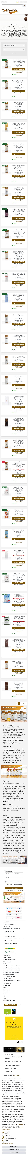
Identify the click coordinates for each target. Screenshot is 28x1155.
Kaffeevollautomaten (17, 1088)
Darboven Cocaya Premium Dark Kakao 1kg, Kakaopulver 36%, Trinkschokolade (18, 641)
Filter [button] (14, 53)
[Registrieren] (5, 2)
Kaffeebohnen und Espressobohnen (14, 1082)
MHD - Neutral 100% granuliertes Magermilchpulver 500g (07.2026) (18, 552)
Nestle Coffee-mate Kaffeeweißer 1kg (18, 511)
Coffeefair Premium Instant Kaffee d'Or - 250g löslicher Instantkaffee (19, 575)
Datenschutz (7, 985)
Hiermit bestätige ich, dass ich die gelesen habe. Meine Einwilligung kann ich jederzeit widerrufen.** (14, 883)
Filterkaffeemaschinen (17, 1090)
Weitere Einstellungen (7, 1143)
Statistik (7, 1133)
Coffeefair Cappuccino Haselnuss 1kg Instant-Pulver (18, 377)
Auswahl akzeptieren (14, 1149)
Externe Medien (8, 1137)
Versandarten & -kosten (9, 959)
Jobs (5, 998)
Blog (5, 994)
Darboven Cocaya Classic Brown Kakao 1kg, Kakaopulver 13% (19, 683)
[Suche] (24, 5)
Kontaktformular (9, 931)
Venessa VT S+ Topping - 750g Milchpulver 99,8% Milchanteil (19, 531)
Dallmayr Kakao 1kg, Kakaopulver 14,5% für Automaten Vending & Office (18, 420)
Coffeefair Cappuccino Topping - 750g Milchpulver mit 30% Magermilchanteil (18, 442)
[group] (6, 64)
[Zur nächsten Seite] (26, 703)
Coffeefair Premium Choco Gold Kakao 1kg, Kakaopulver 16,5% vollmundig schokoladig (18, 167)
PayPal (6, 1140)
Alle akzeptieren (14, 1146)
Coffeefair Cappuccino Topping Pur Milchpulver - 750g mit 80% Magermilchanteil (19, 253)
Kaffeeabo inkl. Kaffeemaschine (11, 970)
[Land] (17, 2)
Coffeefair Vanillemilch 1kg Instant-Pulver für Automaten (18, 662)
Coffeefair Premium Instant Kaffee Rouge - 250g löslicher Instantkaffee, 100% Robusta (18, 489)
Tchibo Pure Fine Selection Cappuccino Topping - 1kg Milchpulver (18, 124)
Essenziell (7, 1132)
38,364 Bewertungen (14, 1038)
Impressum (7, 989)
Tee (22, 1084)
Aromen (4, 1086)
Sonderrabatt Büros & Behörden (12, 968)
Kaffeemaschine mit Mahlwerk (18, 1094)
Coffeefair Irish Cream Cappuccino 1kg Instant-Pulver (19, 316)
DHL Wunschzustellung (10, 1138)
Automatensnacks (17, 1084)
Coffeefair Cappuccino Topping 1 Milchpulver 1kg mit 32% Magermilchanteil (18, 61)
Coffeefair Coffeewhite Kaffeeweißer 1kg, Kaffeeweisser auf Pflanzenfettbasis (18, 398)
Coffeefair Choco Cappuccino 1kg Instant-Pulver (19, 336)
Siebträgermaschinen (7, 1092)
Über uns (6, 996)
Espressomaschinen (6, 1094)
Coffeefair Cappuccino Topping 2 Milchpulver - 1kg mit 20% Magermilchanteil (18, 145)
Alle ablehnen (14, 1152)
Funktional (7, 1142)
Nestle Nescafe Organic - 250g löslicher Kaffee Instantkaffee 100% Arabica (19, 618)
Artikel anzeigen (18, 582)
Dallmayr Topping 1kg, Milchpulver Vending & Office (18, 295)
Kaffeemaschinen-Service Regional (12, 980)
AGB (5, 987)
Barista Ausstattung (9, 974)
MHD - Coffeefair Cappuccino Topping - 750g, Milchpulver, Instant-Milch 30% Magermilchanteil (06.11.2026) (18, 464)
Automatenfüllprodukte (7, 1084)
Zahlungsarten (7, 957)
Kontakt (20, 1004)
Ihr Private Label (8, 978)
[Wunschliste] (19, 2)
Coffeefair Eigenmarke (9, 1000)
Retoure (6, 992)
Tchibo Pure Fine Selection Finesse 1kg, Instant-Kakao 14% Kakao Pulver (18, 210)
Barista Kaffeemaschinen (17, 1092)
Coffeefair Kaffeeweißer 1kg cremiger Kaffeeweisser (18, 103)
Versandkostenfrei (11, 1065)
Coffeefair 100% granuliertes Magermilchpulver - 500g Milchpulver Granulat (19, 231)
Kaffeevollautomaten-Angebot (11, 972)
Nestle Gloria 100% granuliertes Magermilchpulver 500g (18, 595)
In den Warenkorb (19, 69)
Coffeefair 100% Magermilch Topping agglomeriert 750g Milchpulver (19, 189)
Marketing (7, 1135)
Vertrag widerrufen (10, 1004)
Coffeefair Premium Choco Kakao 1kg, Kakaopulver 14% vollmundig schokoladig (18, 82)
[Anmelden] (2, 2)
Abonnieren (15, 888)
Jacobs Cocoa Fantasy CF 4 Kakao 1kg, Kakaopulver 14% (18, 274)
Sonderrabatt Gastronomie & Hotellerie (13, 966)
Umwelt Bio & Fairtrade (9, 976)
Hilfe (5, 963)
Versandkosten (19, 72)
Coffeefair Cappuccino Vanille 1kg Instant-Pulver (19, 357)
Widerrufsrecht (7, 961)
